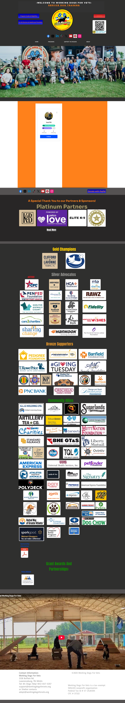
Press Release (26, 572)
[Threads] (53, 36)
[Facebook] (48, 36)
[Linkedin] (57, 36)
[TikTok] (62, 36)
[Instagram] (79, 36)
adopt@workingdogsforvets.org (34, 692)
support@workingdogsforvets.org (35, 686)
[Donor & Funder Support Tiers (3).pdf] (24, 553)
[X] (66, 36)
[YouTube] (70, 36)
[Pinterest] (75, 36)
